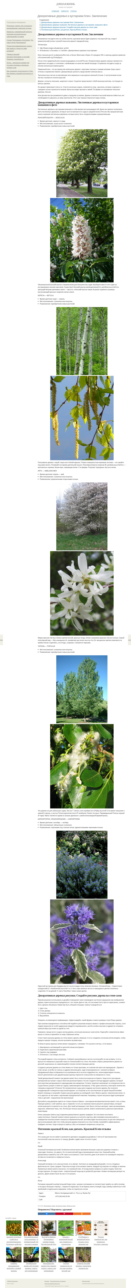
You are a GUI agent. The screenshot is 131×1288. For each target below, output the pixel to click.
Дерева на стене (71, 1206)
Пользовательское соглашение (58, 1281)
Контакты (47, 1281)
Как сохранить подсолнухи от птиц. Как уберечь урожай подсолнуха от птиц (20, 73)
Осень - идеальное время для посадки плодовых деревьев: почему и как (18, 65)
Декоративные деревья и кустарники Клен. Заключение (62, 22)
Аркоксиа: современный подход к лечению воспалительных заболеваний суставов (19, 34)
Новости (65, 10)
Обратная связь (86, 1281)
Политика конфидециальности (52, 1283)
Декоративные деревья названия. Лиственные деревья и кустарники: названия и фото (74, 25)
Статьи (73, 10)
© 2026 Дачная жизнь (12, 1281)
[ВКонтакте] (46, 1214)
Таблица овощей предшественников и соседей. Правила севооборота (18, 57)
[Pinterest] (64, 1214)
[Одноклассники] (82, 1214)
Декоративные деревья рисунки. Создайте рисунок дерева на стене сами (69, 27)
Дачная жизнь (65, 4)
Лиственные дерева (61, 1206)
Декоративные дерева (49, 1206)
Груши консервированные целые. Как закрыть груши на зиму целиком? (19, 48)
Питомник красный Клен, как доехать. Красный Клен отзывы (64, 29)
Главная (55, 10)
